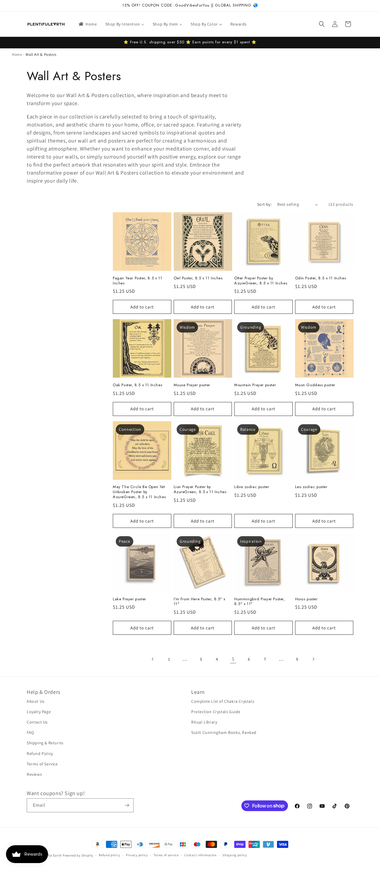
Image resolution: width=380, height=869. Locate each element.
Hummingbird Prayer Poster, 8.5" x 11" (259, 602)
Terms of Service (42, 764)
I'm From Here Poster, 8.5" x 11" (199, 602)
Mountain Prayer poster (255, 385)
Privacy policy (137, 855)
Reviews (34, 774)
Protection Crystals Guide (215, 711)
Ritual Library (204, 722)
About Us (36, 701)
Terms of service (165, 855)
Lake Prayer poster (129, 599)
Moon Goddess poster (315, 385)
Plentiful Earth (50, 855)
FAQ (30, 732)
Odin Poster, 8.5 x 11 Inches (320, 278)
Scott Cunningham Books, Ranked (223, 732)
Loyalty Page (39, 711)
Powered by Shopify (78, 855)
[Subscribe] (126, 805)
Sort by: (264, 204)
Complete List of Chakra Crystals (222, 701)
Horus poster (306, 599)
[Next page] (313, 659)
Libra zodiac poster (251, 487)
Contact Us (37, 722)
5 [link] (233, 659)
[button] (321, 24)
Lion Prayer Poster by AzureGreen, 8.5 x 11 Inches (200, 490)
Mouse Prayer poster (192, 385)
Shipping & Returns (45, 742)
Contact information (200, 855)
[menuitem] (87, 24)
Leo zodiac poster (311, 487)
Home (17, 54)
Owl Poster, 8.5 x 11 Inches (198, 278)
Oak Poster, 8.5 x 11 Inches (137, 385)
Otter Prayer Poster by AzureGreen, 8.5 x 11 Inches (260, 281)
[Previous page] (152, 659)
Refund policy (109, 855)
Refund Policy (40, 753)
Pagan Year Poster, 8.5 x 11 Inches (137, 281)
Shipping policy (234, 855)
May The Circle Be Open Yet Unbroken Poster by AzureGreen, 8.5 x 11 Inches (139, 492)
